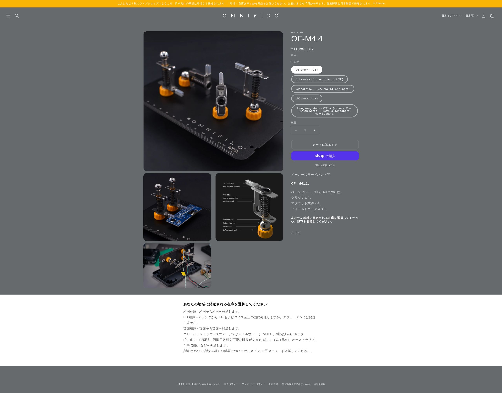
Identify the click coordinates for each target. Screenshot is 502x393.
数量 (293, 122)
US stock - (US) (307, 69)
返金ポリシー (231, 384)
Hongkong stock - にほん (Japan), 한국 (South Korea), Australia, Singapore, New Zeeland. (324, 110)
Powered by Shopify (209, 384)
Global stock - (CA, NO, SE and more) (323, 88)
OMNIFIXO (192, 384)
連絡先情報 (319, 384)
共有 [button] (298, 232)
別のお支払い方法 (325, 165)
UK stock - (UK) (307, 98)
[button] (8, 15)
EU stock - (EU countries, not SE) (319, 79)
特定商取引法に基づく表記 (296, 384)
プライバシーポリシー (253, 384)
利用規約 (273, 384)
